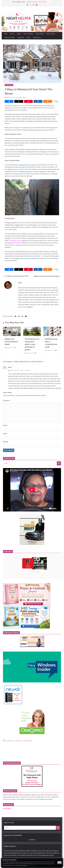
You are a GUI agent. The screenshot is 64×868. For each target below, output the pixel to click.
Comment (6, 400)
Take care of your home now (29, 258)
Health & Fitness (50, 34)
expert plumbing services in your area (35, 130)
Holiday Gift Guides (9, 37)
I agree (59, 862)
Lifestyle (12, 34)
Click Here (32, 840)
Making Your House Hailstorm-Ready (11, 341)
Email (5, 434)
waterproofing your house (27, 165)
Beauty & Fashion (28, 34)
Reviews (19, 34)
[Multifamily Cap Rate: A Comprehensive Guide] (52, 328)
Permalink (27, 370)
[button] (41, 38)
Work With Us (36, 37)
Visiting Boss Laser (15, 240)
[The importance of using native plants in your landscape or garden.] (32, 328)
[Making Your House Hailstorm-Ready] (12, 328)
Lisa (18, 97)
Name (5, 425)
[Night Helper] (32, 13)
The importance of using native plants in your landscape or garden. (32, 344)
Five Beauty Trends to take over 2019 (16, 276)
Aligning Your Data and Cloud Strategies (46, 276)
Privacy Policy (7, 808)
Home (5, 34)
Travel (28, 37)
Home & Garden (39, 34)
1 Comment (24, 97)
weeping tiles (28, 171)
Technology (20, 37)
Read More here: (31, 865)
